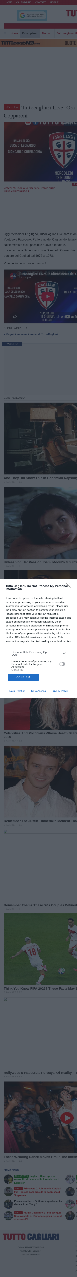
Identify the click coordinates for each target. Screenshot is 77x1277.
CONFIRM (23, 677)
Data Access (38, 690)
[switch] (62, 664)
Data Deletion (17, 690)
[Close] (69, 586)
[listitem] (38, 653)
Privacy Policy (60, 690)
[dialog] (38, 638)
